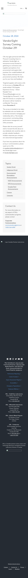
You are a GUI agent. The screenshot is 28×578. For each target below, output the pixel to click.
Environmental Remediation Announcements (12, 175)
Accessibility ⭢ (14, 383)
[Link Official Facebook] (7, 359)
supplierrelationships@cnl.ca (13, 148)
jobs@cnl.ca (19, 370)
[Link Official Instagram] (13, 359)
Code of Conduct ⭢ (14, 376)
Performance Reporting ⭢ (14, 373)
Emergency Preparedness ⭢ (14, 386)
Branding (17, 569)
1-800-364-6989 (10, 227)
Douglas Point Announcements (13, 188)
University (10, 195)
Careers (9, 192)
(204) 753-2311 (16, 412)
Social (10, 569)
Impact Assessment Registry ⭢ (14, 380)
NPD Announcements (14, 184)
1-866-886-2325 (18, 366)
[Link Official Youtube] (19, 359)
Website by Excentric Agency (14, 564)
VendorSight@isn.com (11, 153)
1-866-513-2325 (19, 363)
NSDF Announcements (15, 181)
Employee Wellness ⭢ (14, 389)
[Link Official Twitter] (16, 359)
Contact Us (14, 567)
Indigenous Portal (12, 170)
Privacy (22, 567)
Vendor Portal (11, 167)
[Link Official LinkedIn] (10, 359)
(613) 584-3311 (16, 401)
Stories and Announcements (10, 30)
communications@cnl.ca (12, 225)
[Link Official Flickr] (21, 359)
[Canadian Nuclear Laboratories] (14, 3)
